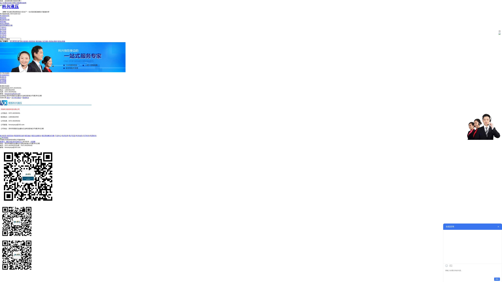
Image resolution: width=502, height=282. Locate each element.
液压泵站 (3, 18)
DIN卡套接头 (24, 41)
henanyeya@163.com (12, 94)
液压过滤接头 (36, 136)
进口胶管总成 (14, 41)
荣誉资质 (3, 83)
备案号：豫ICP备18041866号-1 (11, 142)
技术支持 (3, 29)
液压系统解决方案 (6, 25)
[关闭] (500, 31)
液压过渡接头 (4, 23)
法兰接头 (45, 41)
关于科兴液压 (16, 98)
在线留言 (10, 3)
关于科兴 (3, 35)
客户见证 (3, 31)
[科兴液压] (9, 6)
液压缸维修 (53, 41)
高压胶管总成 (4, 19)
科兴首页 (3, 136)
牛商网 (33, 142)
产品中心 (3, 27)
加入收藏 (3, 3)
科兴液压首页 (4, 16)
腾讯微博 (23, 3)
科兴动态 (3, 33)
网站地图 (16, 3)
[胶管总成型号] (63, 72)
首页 (8, 98)
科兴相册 (3, 81)
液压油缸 (3, 21)
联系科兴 (3, 37)
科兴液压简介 (4, 75)
